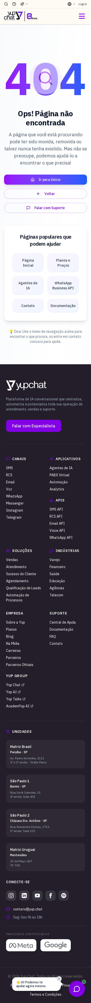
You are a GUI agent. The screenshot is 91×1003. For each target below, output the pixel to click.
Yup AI (11, 692)
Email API (57, 523)
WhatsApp (14, 496)
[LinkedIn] (24, 895)
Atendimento (16, 567)
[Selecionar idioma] (71, 4)
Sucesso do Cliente (21, 574)
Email (10, 482)
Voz (9, 489)
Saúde (54, 574)
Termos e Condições (45, 994)
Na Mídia (12, 643)
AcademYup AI (17, 706)
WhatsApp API (61, 537)
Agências (57, 588)
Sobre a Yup (15, 622)
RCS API (56, 516)
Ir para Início (49, 179)
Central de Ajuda (63, 622)
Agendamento (17, 581)
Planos (11, 629)
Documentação (61, 629)
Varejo (55, 560)
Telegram (13, 517)
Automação (59, 482)
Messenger (15, 503)
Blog (10, 636)
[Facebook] (51, 895)
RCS (9, 475)
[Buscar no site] (6, 4)
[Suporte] (14, 4)
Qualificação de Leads (23, 588)
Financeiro (57, 567)
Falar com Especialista (33, 425)
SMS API (56, 509)
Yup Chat (13, 685)
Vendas (12, 560)
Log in (83, 4)
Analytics (57, 489)
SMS (9, 468)
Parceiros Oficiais (19, 664)
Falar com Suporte (49, 208)
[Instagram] (11, 895)
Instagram (14, 510)
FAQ (53, 636)
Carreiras (13, 650)
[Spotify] (64, 895)
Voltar (49, 193)
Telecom (56, 595)
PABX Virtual (60, 475)
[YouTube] (37, 895)
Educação (57, 581)
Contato (56, 643)
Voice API (57, 530)
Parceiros (13, 657)
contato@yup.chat (27, 909)
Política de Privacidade (63, 985)
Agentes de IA (61, 468)
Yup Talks (13, 699)
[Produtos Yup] (24, 4)
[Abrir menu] (82, 16)
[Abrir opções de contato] (77, 989)
